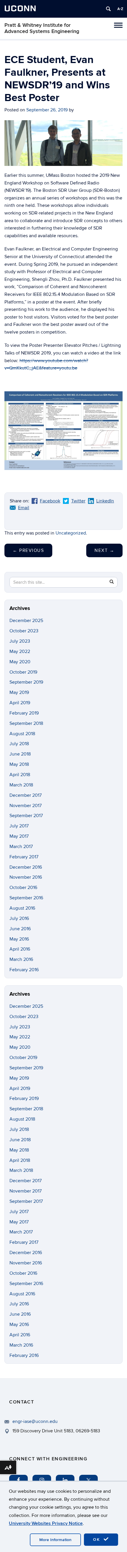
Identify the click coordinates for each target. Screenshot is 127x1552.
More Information (55, 1539)
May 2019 (19, 692)
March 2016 (21, 959)
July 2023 (19, 641)
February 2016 (24, 970)
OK (97, 1539)
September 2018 (26, 723)
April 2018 (19, 775)
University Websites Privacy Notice (46, 1523)
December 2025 (26, 621)
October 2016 (23, 887)
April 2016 (19, 949)
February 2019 (24, 713)
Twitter (78, 501)
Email (23, 508)
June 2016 (20, 929)
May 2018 (19, 764)
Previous (28, 550)
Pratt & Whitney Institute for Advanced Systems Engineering (41, 28)
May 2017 (19, 836)
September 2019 (26, 682)
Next (104, 550)
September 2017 (26, 816)
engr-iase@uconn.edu (35, 1421)
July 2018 (19, 744)
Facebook (50, 501)
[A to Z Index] (120, 9)
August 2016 (22, 908)
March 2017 (21, 847)
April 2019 (19, 703)
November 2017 (25, 806)
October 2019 (23, 672)
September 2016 (26, 898)
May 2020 (19, 662)
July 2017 (19, 826)
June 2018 (20, 754)
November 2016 (25, 877)
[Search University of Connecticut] (108, 9)
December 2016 (25, 867)
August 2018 (22, 734)
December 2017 (25, 795)
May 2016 (19, 939)
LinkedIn (105, 501)
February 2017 (23, 857)
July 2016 (19, 918)
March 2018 (21, 785)
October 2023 (23, 631)
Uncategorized (71, 533)
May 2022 (19, 651)
